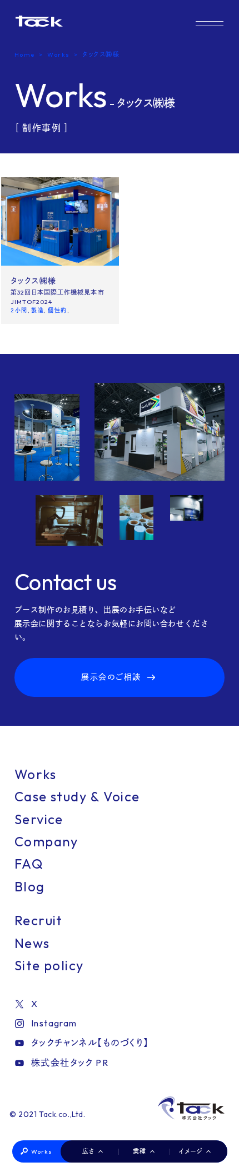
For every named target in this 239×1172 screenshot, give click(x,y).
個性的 (57, 310)
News (32, 943)
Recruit (38, 920)
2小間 (19, 310)
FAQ (28, 863)
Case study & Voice (77, 796)
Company (46, 841)
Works (42, 1151)
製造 (37, 310)
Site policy (49, 965)
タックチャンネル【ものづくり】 (90, 1042)
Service (38, 819)
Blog (29, 886)
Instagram (54, 1023)
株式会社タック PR (69, 1062)
